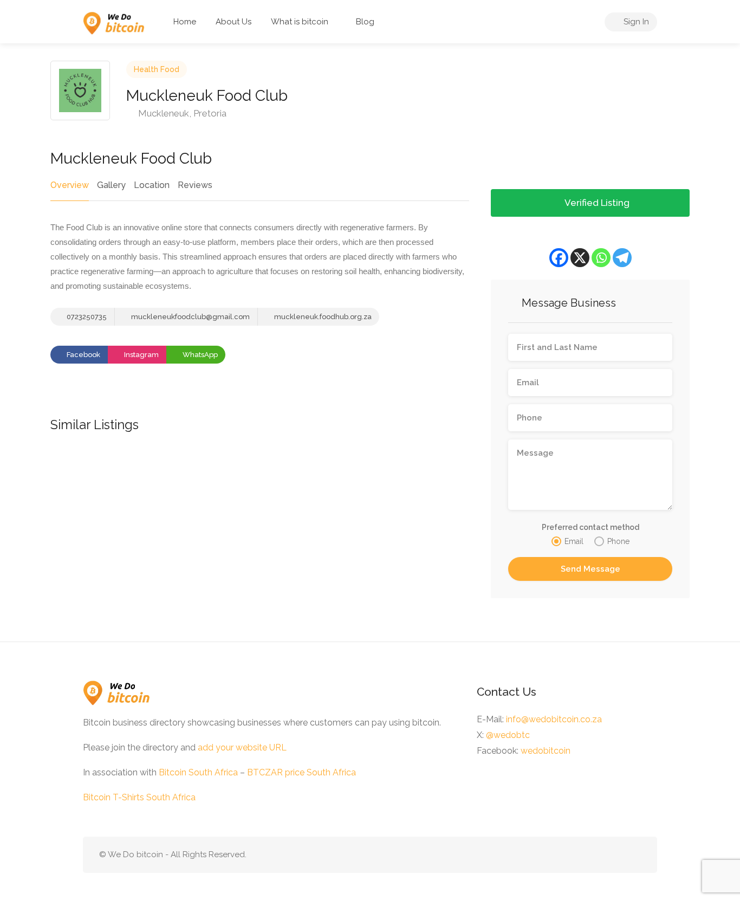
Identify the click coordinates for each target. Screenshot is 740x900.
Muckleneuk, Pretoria (181, 113)
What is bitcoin (299, 22)
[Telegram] (622, 257)
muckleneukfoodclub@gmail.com (190, 317)
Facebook (82, 355)
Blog (365, 22)
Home (184, 22)
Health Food (156, 69)
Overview (69, 185)
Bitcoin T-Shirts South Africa (139, 797)
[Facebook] (558, 257)
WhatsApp (199, 355)
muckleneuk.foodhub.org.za (322, 317)
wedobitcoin (545, 751)
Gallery (111, 185)
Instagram (140, 355)
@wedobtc (508, 735)
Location (152, 185)
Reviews (195, 185)
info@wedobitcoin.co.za (554, 719)
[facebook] (634, 855)
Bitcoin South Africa (198, 772)
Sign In (635, 22)
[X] (579, 257)
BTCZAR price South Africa (301, 772)
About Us (233, 22)
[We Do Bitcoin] (114, 22)
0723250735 (86, 317)
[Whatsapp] (601, 257)
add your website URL (242, 747)
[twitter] (616, 855)
